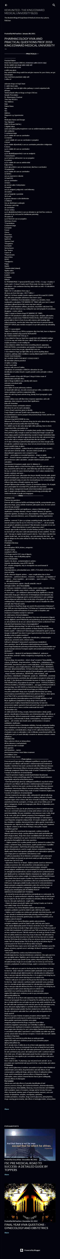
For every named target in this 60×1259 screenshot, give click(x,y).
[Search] (54, 4)
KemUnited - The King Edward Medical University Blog (24, 11)
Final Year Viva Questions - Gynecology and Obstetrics (26, 1226)
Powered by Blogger (32, 1250)
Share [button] (6, 1109)
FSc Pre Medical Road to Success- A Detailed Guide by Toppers (26, 1166)
